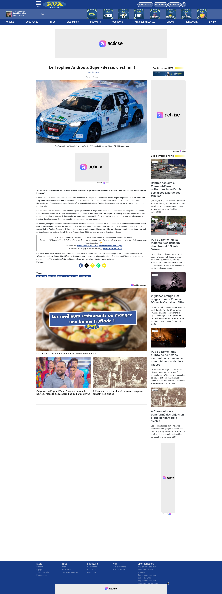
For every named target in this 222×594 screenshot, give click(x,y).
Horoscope (191, 22)
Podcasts (95, 22)
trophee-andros (85, 276)
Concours (117, 22)
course (59, 276)
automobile (52, 276)
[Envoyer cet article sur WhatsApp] (97, 266)
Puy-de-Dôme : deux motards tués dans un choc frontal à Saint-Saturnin (165, 244)
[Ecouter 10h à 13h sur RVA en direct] (168, 74)
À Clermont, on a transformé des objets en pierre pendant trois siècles (167, 416)
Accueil (10, 22)
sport (65, 276)
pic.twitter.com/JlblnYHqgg (110, 246)
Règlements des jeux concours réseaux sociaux (147, 569)
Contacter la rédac (70, 572)
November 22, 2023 (112, 248)
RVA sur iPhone (119, 567)
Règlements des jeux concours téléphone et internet (148, 583)
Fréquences (41, 575)
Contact (39, 567)
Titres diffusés (42, 572)
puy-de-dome (41, 276)
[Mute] (42, 14)
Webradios (73, 22)
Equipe (39, 569)
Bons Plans (32, 22)
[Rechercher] (183, 4)
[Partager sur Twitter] (86, 266)
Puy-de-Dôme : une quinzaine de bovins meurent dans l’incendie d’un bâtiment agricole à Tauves (167, 358)
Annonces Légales (145, 22)
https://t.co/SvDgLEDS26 (88, 246)
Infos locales (67, 569)
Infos (53, 22)
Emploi (212, 22)
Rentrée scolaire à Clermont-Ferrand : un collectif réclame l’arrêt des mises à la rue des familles (166, 189)
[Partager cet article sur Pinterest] (92, 266)
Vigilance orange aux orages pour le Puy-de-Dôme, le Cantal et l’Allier (167, 299)
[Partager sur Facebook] (80, 266)
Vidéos (170, 22)
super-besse (73, 276)
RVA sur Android (120, 569)
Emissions (91, 569)
